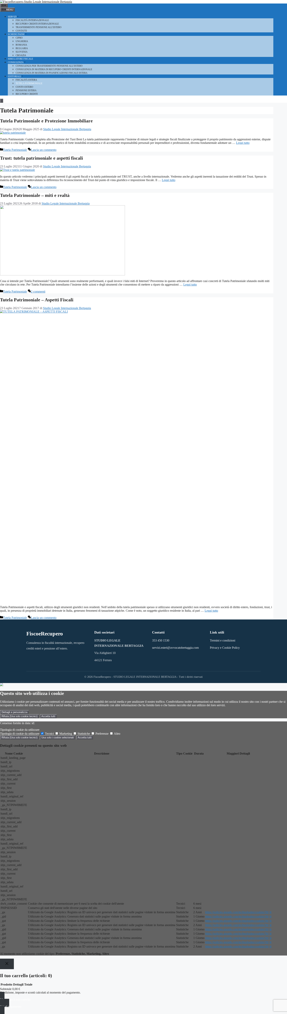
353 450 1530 (160, 640)
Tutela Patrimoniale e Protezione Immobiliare (46, 120)
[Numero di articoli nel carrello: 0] (1, 101)
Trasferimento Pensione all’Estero (39, 27)
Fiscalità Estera (26, 80)
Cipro (19, 37)
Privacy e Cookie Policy (225, 647)
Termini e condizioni (222, 640)
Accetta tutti (48, 716)
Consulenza (16, 62)
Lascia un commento (43, 149)
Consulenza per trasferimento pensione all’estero (49, 66)
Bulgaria (22, 48)
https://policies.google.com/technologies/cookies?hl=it (238, 912)
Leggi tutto (243, 142)
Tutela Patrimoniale (29, 83)
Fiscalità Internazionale (32, 20)
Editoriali (14, 76)
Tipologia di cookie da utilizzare (19, 729)
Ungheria (22, 41)
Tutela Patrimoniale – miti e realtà (35, 195)
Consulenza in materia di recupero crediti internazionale (54, 69)
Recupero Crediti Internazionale (37, 23)
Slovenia (22, 51)
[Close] (7, 964)
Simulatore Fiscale (20, 59)
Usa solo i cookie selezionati (57, 737)
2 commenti (38, 291)
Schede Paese (16, 34)
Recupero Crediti (27, 94)
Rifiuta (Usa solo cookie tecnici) (19, 716)
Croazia (21, 55)
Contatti (21, 30)
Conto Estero (24, 87)
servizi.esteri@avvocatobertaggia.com (175, 647)
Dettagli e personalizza (14, 712)
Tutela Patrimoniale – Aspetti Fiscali (36, 299)
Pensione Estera (26, 90)
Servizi (12, 16)
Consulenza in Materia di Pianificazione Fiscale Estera (51, 73)
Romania (21, 44)
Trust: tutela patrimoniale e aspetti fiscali (41, 158)
